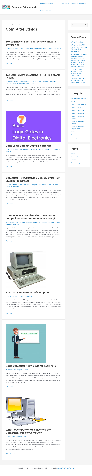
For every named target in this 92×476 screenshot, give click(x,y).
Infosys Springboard (77, 42)
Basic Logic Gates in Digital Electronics (28, 145)
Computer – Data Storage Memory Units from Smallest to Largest (33, 179)
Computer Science (46, 3)
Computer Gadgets (77, 110)
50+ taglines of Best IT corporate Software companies (31, 43)
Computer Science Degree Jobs (23, 84)
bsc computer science (23, 82)
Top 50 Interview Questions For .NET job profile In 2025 (33, 76)
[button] (54, 3)
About (73, 154)
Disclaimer (74, 160)
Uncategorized (76, 138)
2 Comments (10, 370)
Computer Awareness (78, 3)
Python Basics (75, 135)
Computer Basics (46, 11)
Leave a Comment (12, 48)
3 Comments (10, 82)
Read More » (10, 63)
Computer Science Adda (24, 7)
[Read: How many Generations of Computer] (26, 270)
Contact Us (74, 157)
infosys (73, 132)
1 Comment (10, 185)
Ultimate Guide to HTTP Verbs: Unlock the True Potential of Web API (79, 80)
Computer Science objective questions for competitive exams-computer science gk (31, 217)
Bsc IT (34, 82)
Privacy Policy (75, 163)
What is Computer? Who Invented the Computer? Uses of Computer (28, 431)
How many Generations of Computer (28, 292)
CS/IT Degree (62, 3)
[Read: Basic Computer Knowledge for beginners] (26, 343)
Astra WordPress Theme (65, 468)
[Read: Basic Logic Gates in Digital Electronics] (33, 126)
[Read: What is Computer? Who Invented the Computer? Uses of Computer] (26, 411)
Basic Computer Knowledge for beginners (31, 366)
